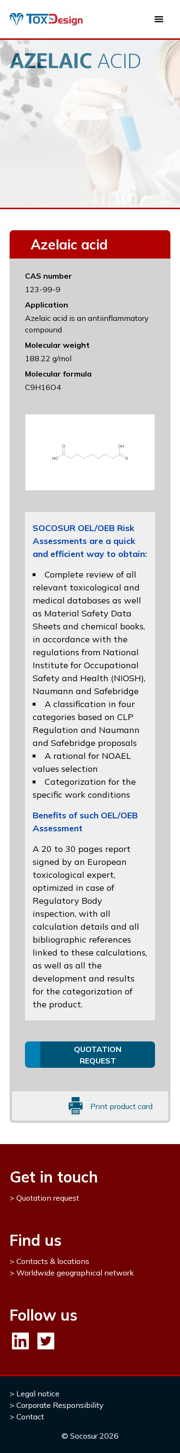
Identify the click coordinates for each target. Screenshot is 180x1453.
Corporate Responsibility (60, 1405)
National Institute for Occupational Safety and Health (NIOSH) (88, 665)
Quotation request (47, 1198)
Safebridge (116, 691)
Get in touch (54, 1176)
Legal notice (38, 1393)
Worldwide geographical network (75, 1272)
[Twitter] (46, 1341)
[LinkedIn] (20, 1341)
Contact (30, 1416)
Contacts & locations (52, 1261)
